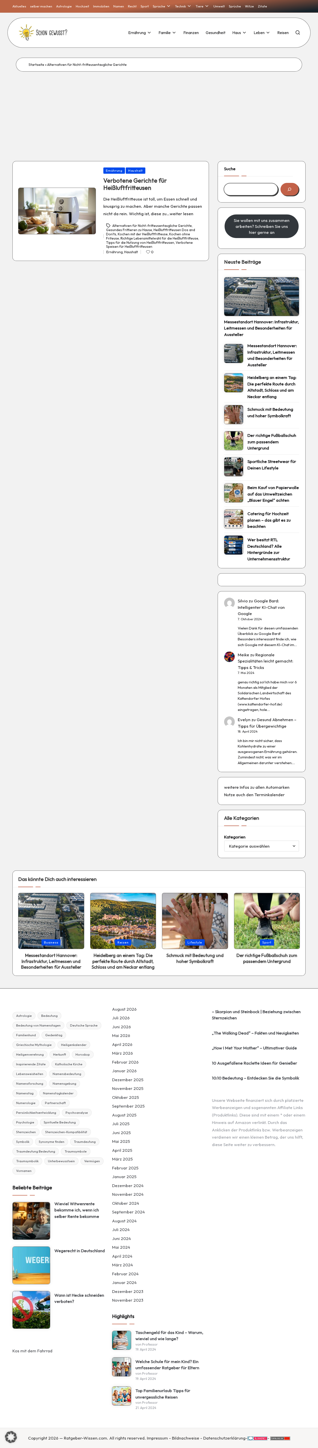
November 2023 (127, 1300)
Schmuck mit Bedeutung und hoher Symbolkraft (270, 412)
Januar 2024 (124, 1282)
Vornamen (24, 1171)
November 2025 (127, 1088)
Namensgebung (64, 1083)
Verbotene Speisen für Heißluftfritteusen (149, 244)
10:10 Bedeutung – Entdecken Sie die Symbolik (255, 1077)
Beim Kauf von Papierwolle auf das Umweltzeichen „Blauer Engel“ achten (273, 494)
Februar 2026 (125, 1062)
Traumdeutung (85, 1142)
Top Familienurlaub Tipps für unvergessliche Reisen (162, 1394)
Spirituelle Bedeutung (60, 1122)
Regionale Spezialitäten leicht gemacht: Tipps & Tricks (265, 661)
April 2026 (122, 1044)
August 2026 (124, 1009)
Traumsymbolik (27, 1161)
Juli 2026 (121, 1017)
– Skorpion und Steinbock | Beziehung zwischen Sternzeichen (256, 1015)
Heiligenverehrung (30, 1054)
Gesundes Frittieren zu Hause (129, 230)
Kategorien (234, 836)
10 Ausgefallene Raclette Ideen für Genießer (254, 1063)
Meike (243, 654)
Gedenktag (53, 1035)
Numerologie (26, 1103)
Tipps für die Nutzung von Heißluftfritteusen (140, 242)
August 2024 (124, 1220)
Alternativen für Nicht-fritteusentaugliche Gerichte (152, 225)
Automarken (277, 787)
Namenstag (25, 1093)
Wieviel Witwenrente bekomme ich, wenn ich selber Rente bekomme (76, 1210)
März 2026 (122, 1053)
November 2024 (128, 1194)
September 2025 (128, 1106)
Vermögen (92, 1161)
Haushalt (135, 170)
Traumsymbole (76, 1151)
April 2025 (122, 1150)
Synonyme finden (51, 1142)
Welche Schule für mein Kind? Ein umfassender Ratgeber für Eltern (167, 1364)
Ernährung (114, 170)
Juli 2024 (121, 1229)
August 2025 (124, 1114)
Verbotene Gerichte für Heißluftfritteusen (135, 184)
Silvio (243, 600)
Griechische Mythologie (34, 1045)
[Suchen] (289, 189)
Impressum (157, 1438)
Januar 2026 (124, 1070)
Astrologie (24, 1016)
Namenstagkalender (58, 1093)
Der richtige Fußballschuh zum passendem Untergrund (271, 442)
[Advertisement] (159, 109)
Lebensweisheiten (29, 1074)
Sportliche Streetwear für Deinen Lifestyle (271, 464)
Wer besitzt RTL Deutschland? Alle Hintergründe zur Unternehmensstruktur (268, 549)
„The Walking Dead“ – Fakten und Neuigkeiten (255, 1032)
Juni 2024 (121, 1238)
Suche (230, 168)
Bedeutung (49, 1016)
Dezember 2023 (127, 1291)
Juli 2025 (120, 1123)
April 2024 (122, 1256)
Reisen (123, 942)
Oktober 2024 (125, 1203)
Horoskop (83, 1054)
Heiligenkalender (73, 1045)
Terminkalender (269, 794)
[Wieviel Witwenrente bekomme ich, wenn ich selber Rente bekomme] (31, 1221)
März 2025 (122, 1158)
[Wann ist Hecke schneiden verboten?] (31, 1309)
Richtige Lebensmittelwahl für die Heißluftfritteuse (159, 238)
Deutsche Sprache (84, 1025)
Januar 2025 (124, 1176)
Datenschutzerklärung (224, 1438)
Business (51, 942)
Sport (267, 942)
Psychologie (25, 1122)
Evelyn (244, 719)
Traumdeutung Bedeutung (35, 1151)
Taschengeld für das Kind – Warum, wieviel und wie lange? (169, 1335)
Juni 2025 (121, 1132)
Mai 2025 (121, 1141)
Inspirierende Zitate (31, 1064)
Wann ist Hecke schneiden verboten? (79, 1298)
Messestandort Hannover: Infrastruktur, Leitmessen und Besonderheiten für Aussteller (261, 328)
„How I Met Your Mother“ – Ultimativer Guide (254, 1047)
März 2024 (122, 1264)
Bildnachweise (185, 1438)
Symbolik (22, 1142)
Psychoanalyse (77, 1113)
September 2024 (128, 1211)
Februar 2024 (125, 1273)
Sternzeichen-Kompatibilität (66, 1132)
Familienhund (26, 1035)
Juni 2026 (121, 1026)
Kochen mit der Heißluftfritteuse (143, 234)
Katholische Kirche (68, 1064)
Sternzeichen (26, 1132)
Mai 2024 (121, 1247)
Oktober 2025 (125, 1097)
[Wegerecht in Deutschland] (31, 1265)
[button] (11, 1437)
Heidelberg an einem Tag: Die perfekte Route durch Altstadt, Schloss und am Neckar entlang (271, 387)
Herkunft (59, 1054)
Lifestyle (195, 942)
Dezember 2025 (127, 1079)
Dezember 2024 (128, 1185)
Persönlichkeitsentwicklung (36, 1113)
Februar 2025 (125, 1167)
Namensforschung (29, 1083)
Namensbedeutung (67, 1074)
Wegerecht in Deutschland (79, 1250)
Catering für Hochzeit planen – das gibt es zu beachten (269, 520)
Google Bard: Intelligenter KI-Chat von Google (261, 607)
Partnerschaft (55, 1103)
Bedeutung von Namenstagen (38, 1025)
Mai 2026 (121, 1035)
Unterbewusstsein (61, 1161)
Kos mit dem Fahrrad (32, 1350)
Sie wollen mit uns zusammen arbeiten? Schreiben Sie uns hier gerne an (261, 226)
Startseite (36, 64)
